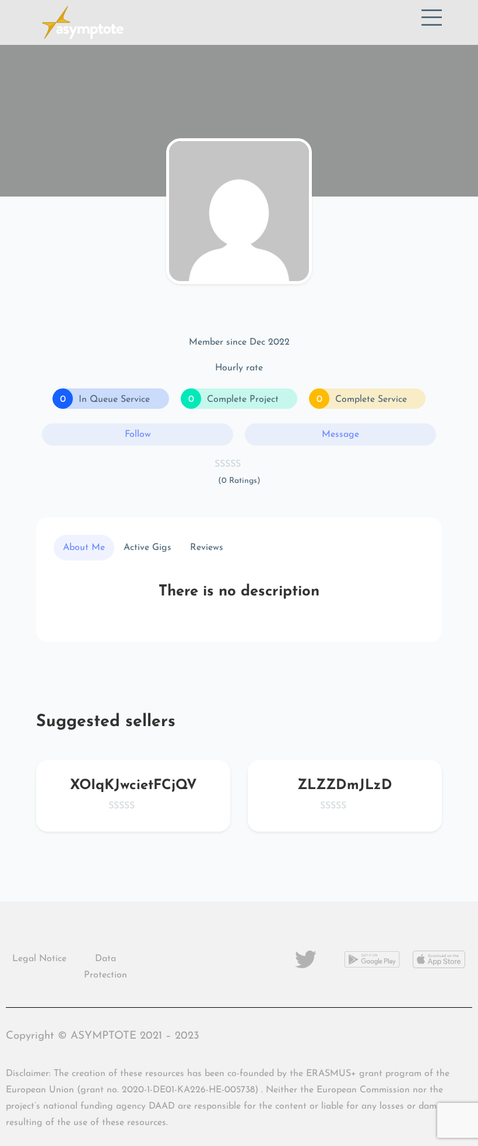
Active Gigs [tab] (147, 547)
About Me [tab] (84, 547)
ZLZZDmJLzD (344, 786)
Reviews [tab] (206, 547)
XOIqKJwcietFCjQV (133, 786)
